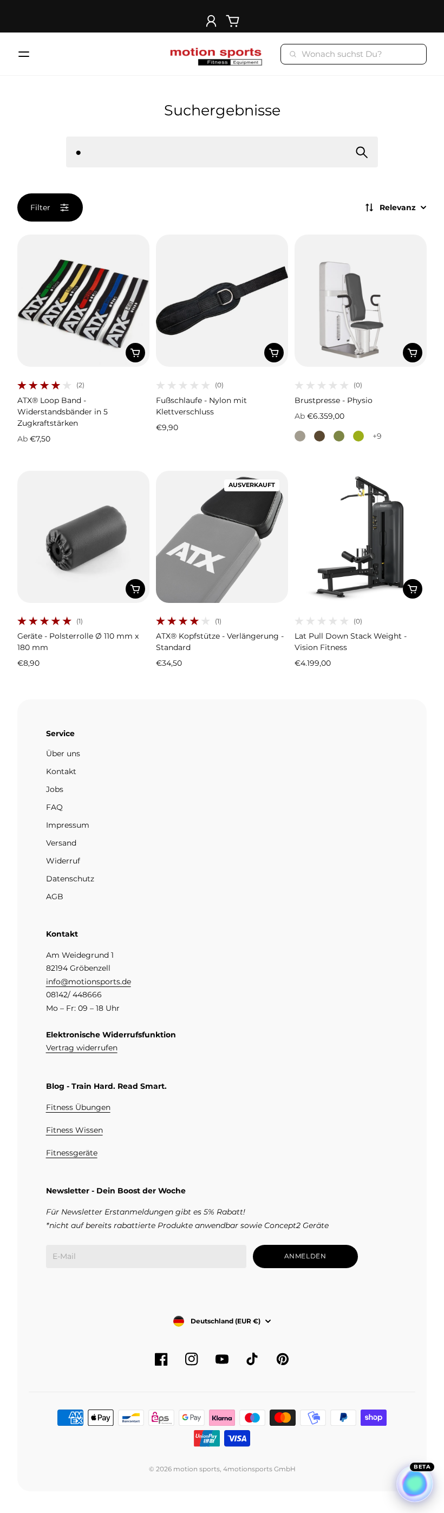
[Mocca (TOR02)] (319, 436)
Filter (40, 207)
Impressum (67, 825)
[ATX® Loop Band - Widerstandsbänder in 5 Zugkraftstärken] (83, 301)
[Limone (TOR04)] (358, 436)
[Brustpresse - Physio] (361, 301)
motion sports (196, 1469)
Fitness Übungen (78, 1107)
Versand (61, 843)
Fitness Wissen (74, 1130)
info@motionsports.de (88, 981)
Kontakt (61, 771)
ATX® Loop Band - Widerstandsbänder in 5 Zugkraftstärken (62, 411)
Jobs (54, 789)
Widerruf (63, 861)
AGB (54, 896)
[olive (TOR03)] (339, 436)
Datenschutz (70, 879)
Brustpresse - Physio (334, 400)
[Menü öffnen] (23, 54)
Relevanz (398, 207)
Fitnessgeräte (71, 1153)
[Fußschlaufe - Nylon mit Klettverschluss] (222, 301)
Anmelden (305, 1256)
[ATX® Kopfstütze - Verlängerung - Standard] (222, 537)
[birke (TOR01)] (300, 436)
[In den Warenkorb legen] (135, 352)
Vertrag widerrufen (81, 1048)
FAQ (54, 807)
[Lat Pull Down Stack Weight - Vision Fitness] (361, 537)
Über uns (63, 753)
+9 (377, 436)
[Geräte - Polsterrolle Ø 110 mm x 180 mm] (83, 537)
